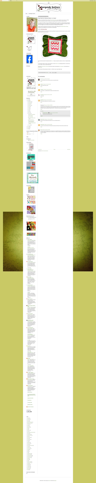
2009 (28, 128)
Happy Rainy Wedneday (31, 352)
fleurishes (28, 430)
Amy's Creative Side (30, 365)
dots (27, 428)
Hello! (28, 346)
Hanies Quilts (40, 67)
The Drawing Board (30, 327)
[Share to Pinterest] (56, 72)
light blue (28, 442)
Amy (41, 129)
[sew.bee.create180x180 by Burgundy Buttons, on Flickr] (31, 170)
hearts (28, 440)
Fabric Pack (57, 63)
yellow (28, 469)
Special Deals (29, 456)
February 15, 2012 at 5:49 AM (54, 112)
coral (28, 425)
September (29, 105)
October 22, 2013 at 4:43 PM (46, 129)
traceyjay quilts (30, 402)
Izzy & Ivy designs (30, 385)
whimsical (28, 467)
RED (40, 64)
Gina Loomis (42, 124)
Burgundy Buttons (45, 112)
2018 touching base (30, 314)
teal (27, 460)
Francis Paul (42, 119)
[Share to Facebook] (55, 72)
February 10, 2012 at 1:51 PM (48, 105)
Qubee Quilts (29, 351)
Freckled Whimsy (30, 334)
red (27, 452)
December (29, 101)
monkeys (28, 447)
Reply (41, 81)
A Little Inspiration (30, 115)
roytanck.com (33, 219)
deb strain (28, 427)
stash (28, 458)
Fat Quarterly (29, 400)
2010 (28, 127)
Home (26, 13)
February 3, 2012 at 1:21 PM (48, 94)
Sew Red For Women (45, 66)
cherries (28, 424)
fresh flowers (29, 434)
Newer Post (40, 149)
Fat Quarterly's (62, 66)
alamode (29, 358)
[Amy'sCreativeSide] (31, 140)
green (28, 438)
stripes (28, 459)
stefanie (41, 84)
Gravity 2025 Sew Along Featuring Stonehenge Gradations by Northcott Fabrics (31, 270)
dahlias (28, 426)
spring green (29, 457)
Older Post (68, 149)
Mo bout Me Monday (30, 445)
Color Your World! (30, 116)
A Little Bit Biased (30, 261)
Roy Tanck (28, 217)
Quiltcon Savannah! (30, 328)
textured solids (29, 461)
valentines (28, 466)
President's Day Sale (31, 119)
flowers (28, 433)
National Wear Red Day (64, 26)
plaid (28, 451)
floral (28, 431)
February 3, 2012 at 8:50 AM (48, 89)
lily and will (28, 443)
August (29, 106)
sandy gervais (29, 453)
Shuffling (29, 299)
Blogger (55, 480)
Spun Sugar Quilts (30, 313)
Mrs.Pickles (42, 94)
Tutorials (28, 465)
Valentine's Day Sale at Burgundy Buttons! (31, 121)
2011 (28, 126)
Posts (28, 132)
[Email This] (52, 72)
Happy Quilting (30, 239)
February (29, 113)
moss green (28, 448)
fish (27, 429)
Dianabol (29, 366)
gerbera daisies (29, 435)
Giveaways (28, 437)
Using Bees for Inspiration (31, 114)
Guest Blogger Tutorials (32, 13)
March (29, 112)
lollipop (28, 444)
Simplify (29, 292)
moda (28, 446)
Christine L (42, 89)
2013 (28, 99)
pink (27, 450)
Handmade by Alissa (30, 320)
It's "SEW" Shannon (30, 372)
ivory (28, 441)
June (29, 108)
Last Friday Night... (30, 379)
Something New (29, 455)
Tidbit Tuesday (29, 462)
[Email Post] (50, 72)
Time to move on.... (30, 386)
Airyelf (49, 480)
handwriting (28, 439)
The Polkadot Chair (30, 254)
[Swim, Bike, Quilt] (31, 203)
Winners (28, 468)
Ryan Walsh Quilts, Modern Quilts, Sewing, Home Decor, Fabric (32, 395)
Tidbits (28, 463)
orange (28, 449)
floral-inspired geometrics (30, 432)
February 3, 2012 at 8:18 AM (47, 84)
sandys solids (29, 454)
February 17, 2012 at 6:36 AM (48, 119)
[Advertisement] (38, 414)
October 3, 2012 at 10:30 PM (48, 124)
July (28, 107)
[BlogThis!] (53, 72)
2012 (28, 100)
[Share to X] (54, 72)
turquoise (28, 464)
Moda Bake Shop (30, 404)
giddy (28, 436)
